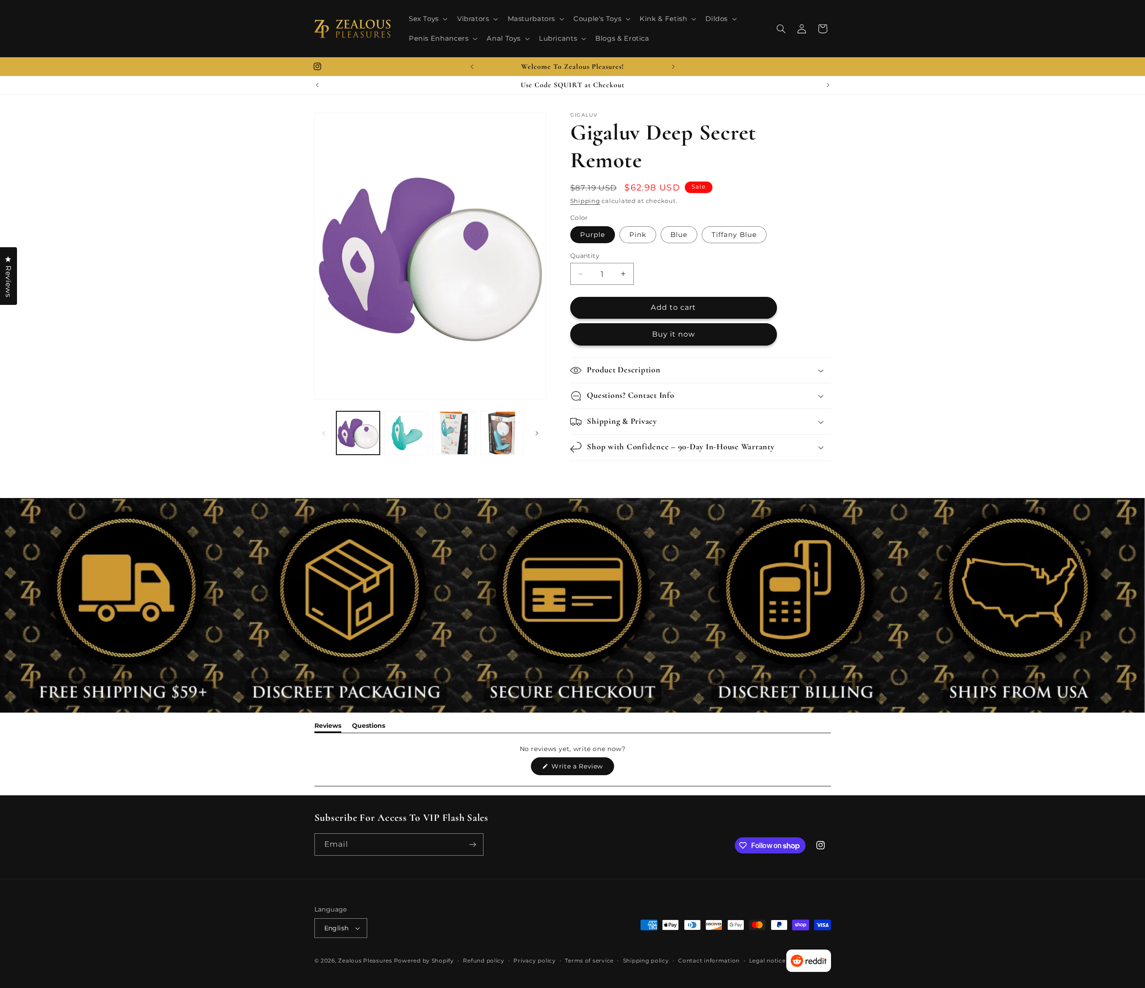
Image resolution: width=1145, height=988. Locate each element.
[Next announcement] (673, 67)
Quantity (584, 255)
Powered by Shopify (424, 961)
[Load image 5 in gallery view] (502, 433)
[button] (427, 19)
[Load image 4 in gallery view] (454, 433)
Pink (637, 235)
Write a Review (582, 768)
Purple (592, 235)
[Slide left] (324, 433)
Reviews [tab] (327, 727)
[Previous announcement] (472, 67)
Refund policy (484, 961)
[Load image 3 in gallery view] (406, 433)
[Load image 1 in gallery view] (358, 433)
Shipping (585, 201)
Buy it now (673, 334)
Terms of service (589, 961)
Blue (678, 235)
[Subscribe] (472, 844)
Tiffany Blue (734, 235)
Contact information (709, 961)
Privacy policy (534, 961)
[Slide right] (537, 433)
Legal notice (767, 961)
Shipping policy (646, 961)
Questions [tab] (368, 727)
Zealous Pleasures (366, 961)
